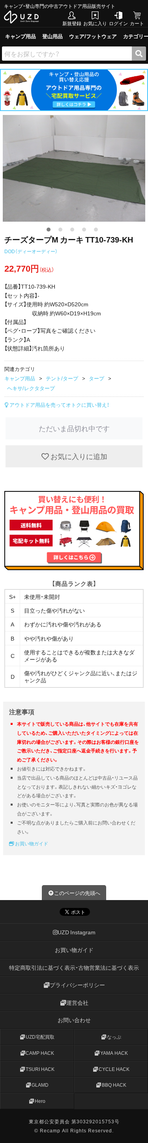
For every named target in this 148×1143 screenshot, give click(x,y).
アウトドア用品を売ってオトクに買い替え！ (58, 404)
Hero (40, 1100)
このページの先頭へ (77, 893)
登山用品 (52, 36)
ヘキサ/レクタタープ (31, 388)
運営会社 (77, 1002)
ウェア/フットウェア (93, 36)
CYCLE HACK (114, 1069)
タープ (96, 378)
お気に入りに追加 (78, 456)
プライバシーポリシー (77, 985)
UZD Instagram (77, 932)
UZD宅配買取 (40, 1036)
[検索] (139, 53)
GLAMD (40, 1084)
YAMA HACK (114, 1052)
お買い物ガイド (31, 843)
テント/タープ (62, 378)
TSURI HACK (40, 1069)
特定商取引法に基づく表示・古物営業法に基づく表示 (74, 967)
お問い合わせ (74, 1020)
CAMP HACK (40, 1052)
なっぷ (114, 1036)
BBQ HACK (114, 1084)
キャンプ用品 (20, 36)
